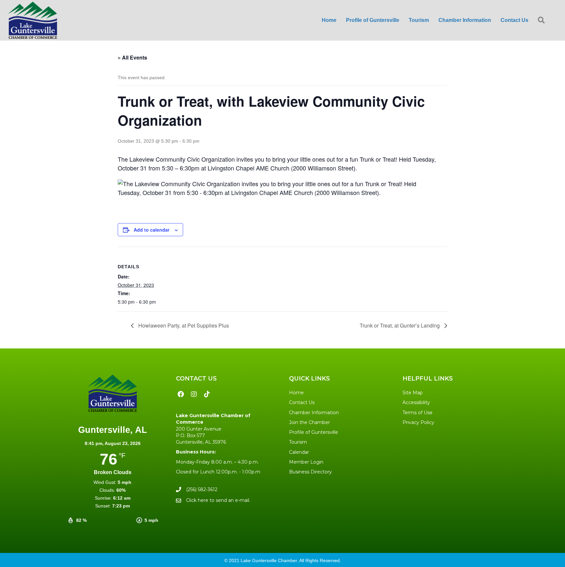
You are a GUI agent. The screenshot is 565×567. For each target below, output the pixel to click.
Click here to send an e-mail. (218, 500)
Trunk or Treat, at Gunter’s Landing (400, 325)
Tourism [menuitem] (419, 20)
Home (296, 393)
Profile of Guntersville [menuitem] (372, 20)
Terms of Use (417, 413)
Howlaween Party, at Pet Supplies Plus (183, 325)
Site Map (412, 393)
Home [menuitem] (329, 20)
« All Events (132, 57)
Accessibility (416, 402)
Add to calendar (151, 229)
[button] (542, 20)
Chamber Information (314, 413)
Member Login (306, 462)
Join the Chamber (309, 422)
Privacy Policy (418, 422)
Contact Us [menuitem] (514, 20)
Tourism (298, 442)
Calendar (299, 452)
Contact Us (302, 402)
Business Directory (310, 472)
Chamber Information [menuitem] (464, 20)
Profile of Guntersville (313, 432)
